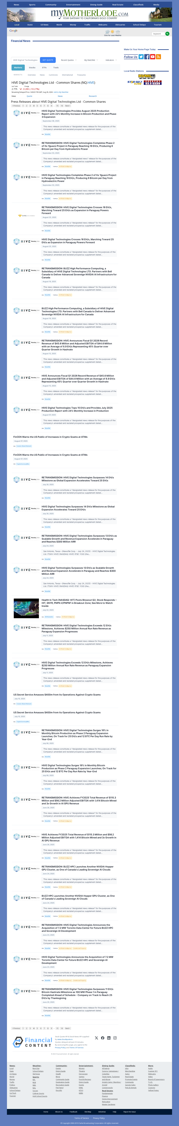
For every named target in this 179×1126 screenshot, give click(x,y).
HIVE (91, 82)
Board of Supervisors (156, 1079)
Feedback (73, 1112)
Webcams (102, 24)
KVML (81, 1088)
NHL (34, 1088)
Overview (32, 75)
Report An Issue (130, 1112)
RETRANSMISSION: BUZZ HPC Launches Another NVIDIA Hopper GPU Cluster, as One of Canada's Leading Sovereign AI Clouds (77, 868)
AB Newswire (49, 617)
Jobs (126, 1068)
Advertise (102, 1112)
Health (58, 1074)
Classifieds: (130, 1065)
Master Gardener (108, 1104)
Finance (105, 1096)
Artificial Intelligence (65, 166)
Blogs (58, 1077)
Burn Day (36, 1068)
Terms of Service (81, 1118)
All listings (105, 1068)
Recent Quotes (67, 60)
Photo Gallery (153, 1085)
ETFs (44, 67)
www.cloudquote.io (65, 1039)
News (16, 4)
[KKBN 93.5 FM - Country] (152, 82)
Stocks (32, 67)
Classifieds (138, 4)
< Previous (16, 106)
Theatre (82, 1071)
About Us (59, 1112)
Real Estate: (107, 1090)
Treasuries (81, 75)
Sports (32, 4)
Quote (29, 96)
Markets (18, 67)
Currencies (53, 75)
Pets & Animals (130, 1088)
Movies (81, 1068)
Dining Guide (96, 4)
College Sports (38, 1093)
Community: (61, 1065)
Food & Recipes (85, 1079)
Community (50, 4)
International (67, 75)
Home (46, 1112)
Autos (127, 1074)
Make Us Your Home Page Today (140, 49)
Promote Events (131, 1079)
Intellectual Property (79, 948)
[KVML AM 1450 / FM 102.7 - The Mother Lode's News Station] (146, 76)
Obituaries (120, 24)
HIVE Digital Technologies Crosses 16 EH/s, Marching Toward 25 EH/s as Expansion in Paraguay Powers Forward (78, 241)
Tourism (158, 24)
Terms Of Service (76, 1047)
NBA (34, 1085)
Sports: (36, 1077)
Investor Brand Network (24, 446)
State (29, 24)
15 (57, 106)
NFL (34, 1080)
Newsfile (47, 134)
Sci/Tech (13, 1093)
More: (150, 1065)
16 (62, 106)
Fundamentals (107, 1093)
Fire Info (59, 1090)
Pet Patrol (59, 1088)
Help (114, 1112)
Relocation (106, 1102)
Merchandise (130, 1071)
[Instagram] (115, 1042)
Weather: (37, 1065)
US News (44, 24)
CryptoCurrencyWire (23, 464)
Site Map (88, 1112)
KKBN (81, 1093)
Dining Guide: (108, 1065)
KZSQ (81, 1090)
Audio (150, 1068)
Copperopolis (107, 1088)
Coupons (151, 1088)
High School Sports (40, 1096)
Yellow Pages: (153, 1090)
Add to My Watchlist (61, 92)
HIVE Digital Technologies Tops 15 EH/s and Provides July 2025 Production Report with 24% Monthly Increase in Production (77, 409)
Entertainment (73, 4)
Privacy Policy (60, 1047)
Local (17, 24)
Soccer (35, 1091)
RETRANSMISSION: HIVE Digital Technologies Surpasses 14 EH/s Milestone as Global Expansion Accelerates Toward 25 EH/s (78, 479)
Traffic (87, 24)
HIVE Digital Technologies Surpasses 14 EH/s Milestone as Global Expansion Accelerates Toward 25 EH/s (78, 508)
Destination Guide (62, 1082)
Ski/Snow (36, 1074)
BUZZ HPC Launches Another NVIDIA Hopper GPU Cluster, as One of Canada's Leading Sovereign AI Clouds (78, 897)
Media (156, 4)
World (59, 24)
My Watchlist (89, 60)
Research (93, 96)
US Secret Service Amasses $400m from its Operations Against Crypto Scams (57, 694)
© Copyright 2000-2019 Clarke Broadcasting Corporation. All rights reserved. (90, 1123)
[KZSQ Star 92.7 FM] (133, 82)
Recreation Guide (62, 1085)
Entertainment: (86, 1065)
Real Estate (117, 4)
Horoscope (83, 1074)
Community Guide (62, 1079)
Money (73, 24)
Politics (12, 1085)
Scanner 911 (153, 1071)
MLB (34, 1082)
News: (12, 1065)
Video (150, 1077)
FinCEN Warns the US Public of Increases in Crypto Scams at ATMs (50, 436)
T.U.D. (150, 1082)
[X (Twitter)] (96, 1042)
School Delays (139, 24)
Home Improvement (110, 1099)
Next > (67, 106)
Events (58, 1068)
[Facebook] (102, 1042)
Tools (56, 67)
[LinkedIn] (109, 1042)
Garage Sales (130, 1085)
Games (81, 1077)
